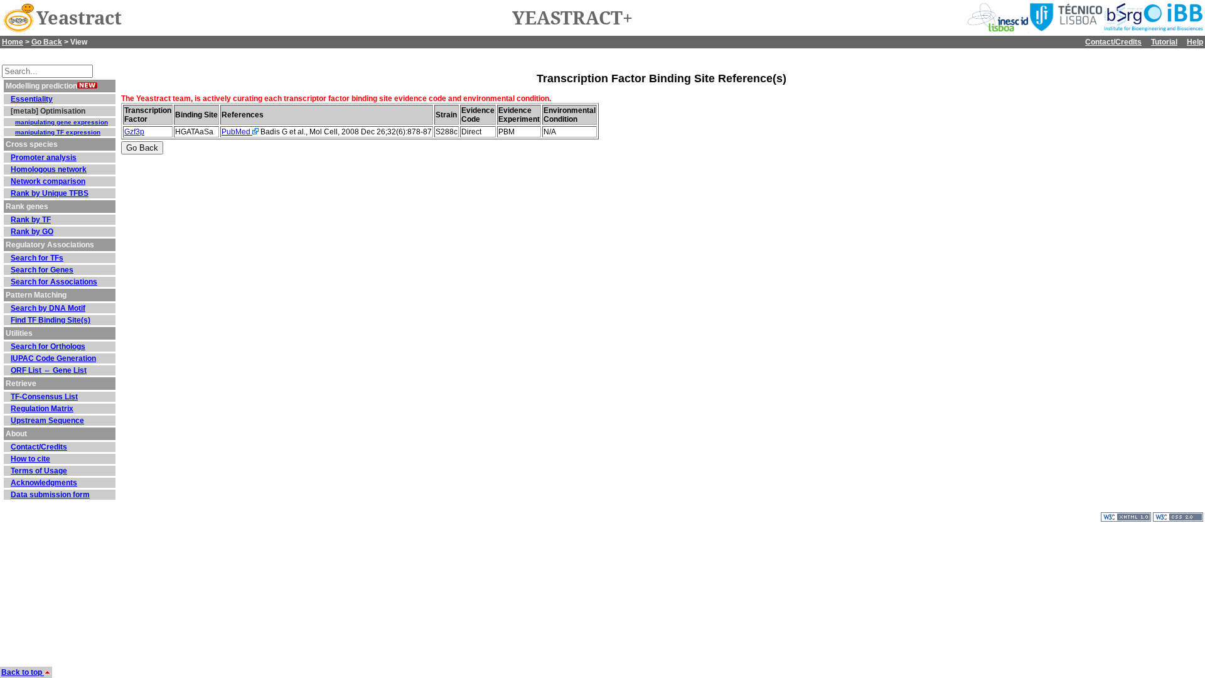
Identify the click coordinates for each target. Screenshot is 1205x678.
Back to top (22, 672)
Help (1195, 42)
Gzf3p (134, 131)
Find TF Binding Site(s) (50, 320)
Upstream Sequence (47, 420)
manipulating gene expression (61, 122)
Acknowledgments (44, 482)
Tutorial (1164, 42)
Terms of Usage (39, 470)
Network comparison (48, 181)
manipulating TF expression (57, 132)
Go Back (46, 42)
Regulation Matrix (42, 408)
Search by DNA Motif (48, 308)
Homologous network (49, 169)
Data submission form (50, 494)
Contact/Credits (1113, 42)
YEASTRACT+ (572, 18)
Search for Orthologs (48, 346)
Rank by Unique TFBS (49, 193)
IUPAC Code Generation (53, 358)
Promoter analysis (44, 157)
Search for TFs (37, 258)
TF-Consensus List (44, 396)
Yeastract (79, 18)
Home (12, 42)
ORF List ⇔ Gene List (49, 370)
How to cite (30, 459)
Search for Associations (54, 281)
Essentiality (32, 99)
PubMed (237, 131)
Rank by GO (32, 231)
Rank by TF (31, 219)
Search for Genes (42, 270)
